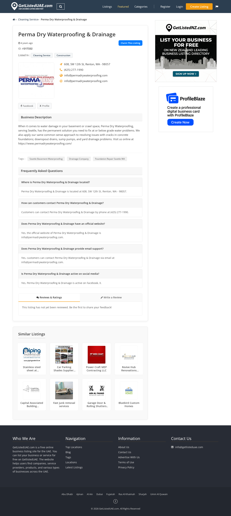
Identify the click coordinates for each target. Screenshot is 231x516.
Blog (68, 452)
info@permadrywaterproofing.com (86, 75)
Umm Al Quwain (159, 494)
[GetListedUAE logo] (31, 6)
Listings (107, 6)
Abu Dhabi (67, 494)
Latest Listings (74, 467)
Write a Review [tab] (112, 297)
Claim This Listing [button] (130, 43)
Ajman (79, 494)
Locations (71, 462)
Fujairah (110, 494)
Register (165, 6)
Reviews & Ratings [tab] (50, 297)
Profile (45, 105)
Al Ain (90, 494)
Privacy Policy (126, 467)
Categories (140, 6)
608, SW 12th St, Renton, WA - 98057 (87, 64)
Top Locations (74, 447)
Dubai (99, 494)
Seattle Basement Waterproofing (46, 158)
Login (179, 6)
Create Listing (199, 6)
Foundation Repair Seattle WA (110, 158)
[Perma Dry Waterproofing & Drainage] (36, 80)
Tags (68, 457)
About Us (123, 447)
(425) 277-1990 (73, 70)
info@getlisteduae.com (189, 447)
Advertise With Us (129, 457)
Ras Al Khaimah (127, 494)
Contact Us (124, 452)
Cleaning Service (28, 19)
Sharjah (143, 494)
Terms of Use (126, 462)
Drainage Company (79, 158)
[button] (217, 6)
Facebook (28, 105)
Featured (123, 6)
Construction (63, 55)
